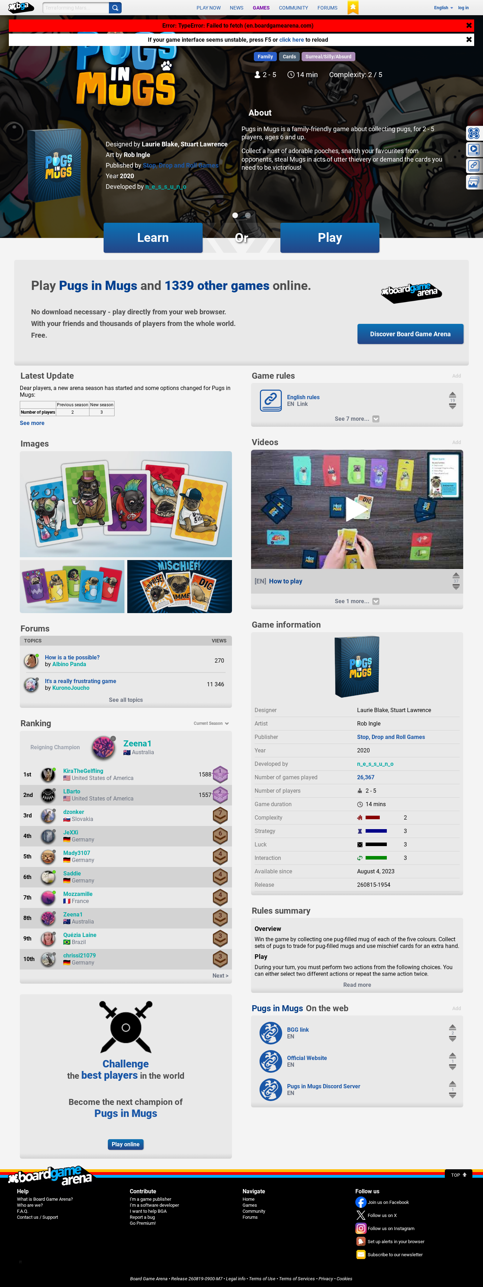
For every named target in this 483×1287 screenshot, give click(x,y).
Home (249, 1199)
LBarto (71, 791)
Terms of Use (262, 1278)
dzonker (73, 812)
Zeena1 (137, 744)
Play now (209, 8)
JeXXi (70, 832)
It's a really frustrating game (80, 681)
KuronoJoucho (70, 688)
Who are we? (30, 1205)
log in (463, 7)
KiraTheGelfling (83, 771)
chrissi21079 (79, 955)
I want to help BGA (148, 1211)
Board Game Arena (149, 1278)
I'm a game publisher (150, 1199)
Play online (126, 1144)
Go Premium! (143, 1223)
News (236, 8)
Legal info (235, 1278)
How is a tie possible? (72, 657)
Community (293, 8)
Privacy (326, 1278)
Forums (327, 8)
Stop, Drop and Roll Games (181, 165)
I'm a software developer (154, 1205)
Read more (357, 985)
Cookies (345, 1278)
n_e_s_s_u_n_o (165, 186)
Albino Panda (69, 664)
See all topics (126, 700)
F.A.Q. (22, 1211)
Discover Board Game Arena (410, 334)
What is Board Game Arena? (45, 1199)
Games (261, 8)
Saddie (72, 873)
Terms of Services (297, 1278)
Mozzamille (78, 894)
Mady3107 (76, 853)
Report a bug (142, 1217)
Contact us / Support (37, 1217)
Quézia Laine (80, 935)
